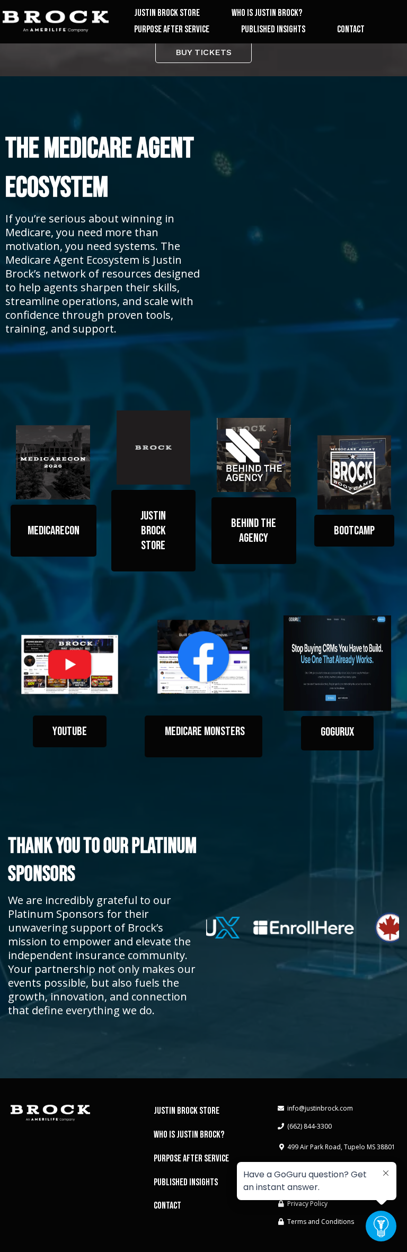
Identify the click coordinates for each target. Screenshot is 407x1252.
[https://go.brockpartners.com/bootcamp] (354, 472)
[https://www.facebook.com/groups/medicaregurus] (204, 657)
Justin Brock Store (167, 13)
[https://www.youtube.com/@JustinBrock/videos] (70, 664)
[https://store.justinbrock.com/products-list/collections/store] (154, 447)
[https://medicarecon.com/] (53, 462)
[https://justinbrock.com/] (56, 21)
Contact (351, 29)
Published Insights (273, 29)
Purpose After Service (171, 29)
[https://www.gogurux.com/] (337, 663)
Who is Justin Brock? (267, 13)
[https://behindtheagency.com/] (254, 455)
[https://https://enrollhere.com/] (296, 927)
